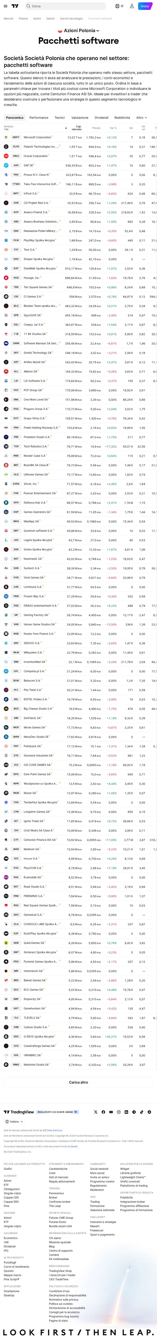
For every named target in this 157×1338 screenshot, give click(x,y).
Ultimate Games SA (36, 474)
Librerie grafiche (130, 1173)
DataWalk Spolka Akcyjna (40, 268)
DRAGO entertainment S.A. (40, 605)
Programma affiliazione (134, 1205)
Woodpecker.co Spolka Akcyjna (41, 783)
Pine (6, 1205)
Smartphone (11, 1291)
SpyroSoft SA (32, 315)
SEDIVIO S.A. (32, 643)
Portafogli (10, 1262)
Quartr (74, 1146)
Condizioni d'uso (59, 1291)
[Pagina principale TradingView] (15, 6)
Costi (52, 1173)
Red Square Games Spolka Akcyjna (41, 905)
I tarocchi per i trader (62, 1275)
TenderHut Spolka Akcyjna (40, 802)
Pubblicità (126, 1197)
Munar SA (30, 793)
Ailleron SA (30, 371)
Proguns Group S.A (35, 408)
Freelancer (96, 1230)
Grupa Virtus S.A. (34, 418)
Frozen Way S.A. (34, 596)
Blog (52, 1246)
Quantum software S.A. (38, 530)
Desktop (9, 1295)
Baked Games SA (34, 980)
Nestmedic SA (33, 558)
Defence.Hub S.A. (35, 502)
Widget (124, 1168)
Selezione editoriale (102, 1210)
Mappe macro (12, 1275)
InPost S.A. (30, 193)
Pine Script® (11, 1279)
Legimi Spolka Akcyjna (38, 540)
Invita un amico (99, 1177)
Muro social (97, 1173)
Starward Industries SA (38, 755)
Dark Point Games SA (37, 774)
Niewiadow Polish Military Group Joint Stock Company (41, 230)
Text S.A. (29, 249)
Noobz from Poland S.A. (39, 633)
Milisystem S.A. (33, 652)
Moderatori (97, 1189)
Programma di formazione (136, 1210)
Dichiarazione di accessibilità (67, 1308)
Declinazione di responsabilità (67, 1295)
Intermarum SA (33, 970)
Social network (99, 1168)
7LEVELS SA (31, 1017)
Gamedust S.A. (33, 914)
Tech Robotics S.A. (35, 446)
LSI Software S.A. (35, 380)
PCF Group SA (33, 390)
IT (122, 6)
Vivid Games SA (33, 577)
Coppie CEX (11, 1197)
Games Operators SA (37, 511)
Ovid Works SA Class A (38, 830)
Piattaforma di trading (134, 1185)
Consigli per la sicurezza (64, 1312)
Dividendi (10, 1246)
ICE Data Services (52, 1130)
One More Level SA (36, 399)
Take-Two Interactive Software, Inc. (41, 184)
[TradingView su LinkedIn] (126, 1112)
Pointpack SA (32, 746)
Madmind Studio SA (36, 1064)
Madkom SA (31, 849)
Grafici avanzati (130, 1181)
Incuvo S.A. (31, 858)
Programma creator (102, 1181)
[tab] (15, 117)
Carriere (54, 1254)
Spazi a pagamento (102, 1234)
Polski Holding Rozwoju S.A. (41, 427)
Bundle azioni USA (60, 1226)
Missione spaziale (60, 1242)
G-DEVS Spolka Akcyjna (39, 1036)
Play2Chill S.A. (33, 867)
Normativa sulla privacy (63, 1299)
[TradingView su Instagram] (118, 1112)
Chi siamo (55, 1238)
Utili (6, 1242)
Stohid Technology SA (37, 352)
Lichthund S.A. (33, 586)
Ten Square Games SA (38, 287)
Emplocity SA (32, 999)
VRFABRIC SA (32, 1055)
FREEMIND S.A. (33, 896)
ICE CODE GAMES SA (37, 764)
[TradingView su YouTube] (111, 1112)
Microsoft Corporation (37, 137)
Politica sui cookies (61, 1303)
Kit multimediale (59, 1259)
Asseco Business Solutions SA (41, 221)
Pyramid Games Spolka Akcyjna (41, 961)
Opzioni (8, 1270)
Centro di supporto (61, 1250)
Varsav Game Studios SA (39, 624)
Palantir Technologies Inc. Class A (41, 146)
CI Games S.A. (33, 296)
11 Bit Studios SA (35, 334)
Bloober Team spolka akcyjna (41, 305)
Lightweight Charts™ (133, 1177)
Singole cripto (12, 1193)
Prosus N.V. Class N (36, 174)
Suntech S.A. (32, 568)
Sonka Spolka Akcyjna (38, 549)
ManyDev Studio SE (36, 736)
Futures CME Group (61, 1217)
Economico (10, 1238)
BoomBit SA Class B (36, 465)
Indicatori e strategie (103, 1221)
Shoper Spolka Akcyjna (38, 259)
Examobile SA (32, 877)
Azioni (7, 1180)
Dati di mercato (58, 1177)
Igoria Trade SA (33, 821)
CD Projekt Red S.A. (36, 202)
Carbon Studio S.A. (35, 1027)
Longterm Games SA (36, 811)
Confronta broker (59, 1201)
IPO (6, 1250)
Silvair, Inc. (30, 483)
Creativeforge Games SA (39, 1045)
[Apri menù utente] (132, 6)
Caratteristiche (58, 1168)
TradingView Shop (60, 1270)
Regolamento (98, 1185)
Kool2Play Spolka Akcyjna (40, 933)
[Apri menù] (5, 6)
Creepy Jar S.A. (33, 324)
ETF (6, 1184)
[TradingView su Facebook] (103, 1112)
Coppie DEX (11, 1201)
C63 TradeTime (58, 1279)
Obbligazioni (12, 1189)
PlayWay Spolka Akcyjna (39, 240)
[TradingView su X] (95, 1112)
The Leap (55, 1205)
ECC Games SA (33, 989)
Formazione (97, 1205)
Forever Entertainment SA (40, 493)
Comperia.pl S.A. (34, 671)
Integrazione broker (132, 1201)
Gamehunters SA (34, 1008)
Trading (95, 1201)
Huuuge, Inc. (32, 277)
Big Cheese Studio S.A (38, 708)
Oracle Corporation (35, 156)
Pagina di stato (58, 1320)
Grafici (8, 1168)
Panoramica (56, 1193)
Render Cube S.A (34, 455)
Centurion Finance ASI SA (40, 839)
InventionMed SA (34, 661)
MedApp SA (31, 521)
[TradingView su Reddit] (149, 1112)
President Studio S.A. (37, 437)
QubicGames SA (34, 942)
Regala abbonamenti (62, 1181)
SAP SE (28, 165)
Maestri (94, 1226)
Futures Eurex (57, 1221)
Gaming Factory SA (36, 615)
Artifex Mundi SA (34, 362)
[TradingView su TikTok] (141, 1112)
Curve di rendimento (16, 1266)
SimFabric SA (32, 718)
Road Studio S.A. (34, 886)
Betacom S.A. (32, 680)
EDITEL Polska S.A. (35, 699)
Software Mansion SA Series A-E (41, 343)
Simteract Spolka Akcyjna (40, 952)
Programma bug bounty (64, 1316)
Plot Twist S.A (32, 689)
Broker (53, 1197)
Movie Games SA (34, 727)
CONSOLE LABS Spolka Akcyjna (41, 924)
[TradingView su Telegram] (134, 1112)
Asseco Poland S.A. (36, 212)
